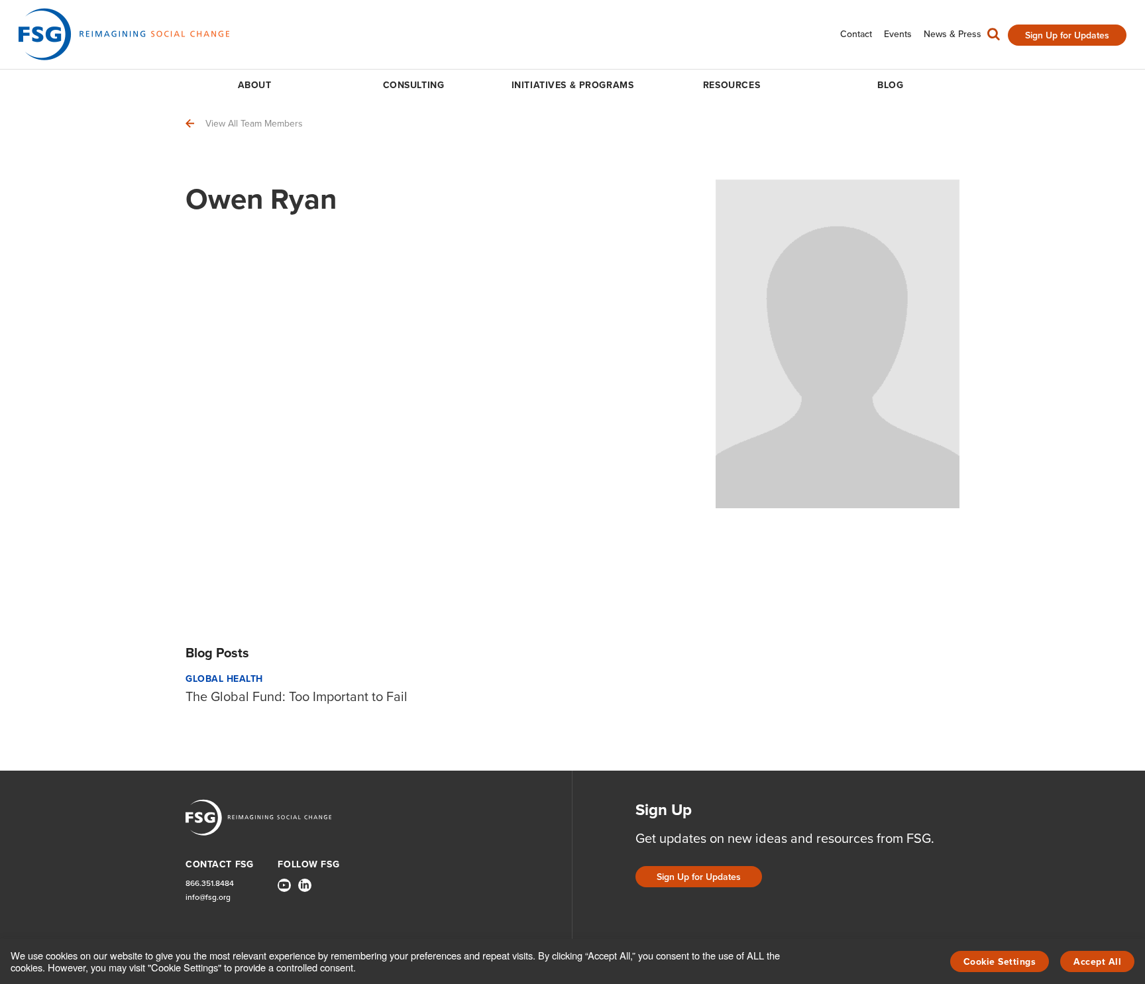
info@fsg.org (208, 897)
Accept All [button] (1097, 962)
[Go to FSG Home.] (124, 34)
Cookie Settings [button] (999, 962)
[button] (993, 37)
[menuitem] (856, 34)
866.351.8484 (210, 884)
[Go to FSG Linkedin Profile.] (304, 885)
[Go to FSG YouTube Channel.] (284, 885)
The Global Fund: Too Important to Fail (297, 696)
